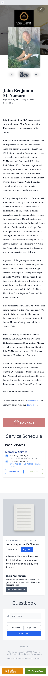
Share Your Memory (16, 589)
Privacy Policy (17, 654)
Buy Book (27, 549)
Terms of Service (31, 654)
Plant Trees (34, 471)
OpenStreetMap (26, 658)
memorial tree (34, 400)
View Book (12, 549)
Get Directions (14, 471)
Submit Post (24, 633)
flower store (32, 404)
